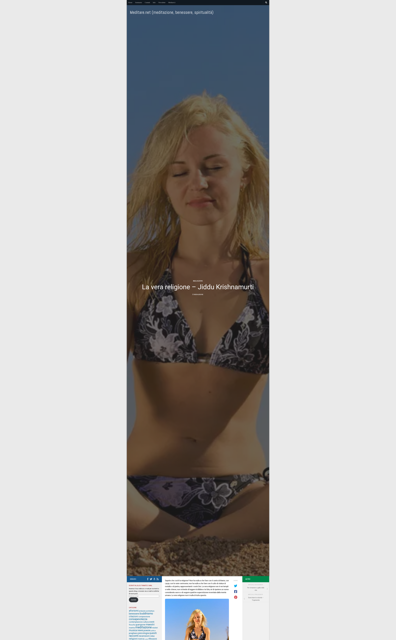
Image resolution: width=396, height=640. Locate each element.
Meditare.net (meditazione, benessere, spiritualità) (171, 12)
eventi (151, 622)
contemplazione (136, 622)
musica (133, 630)
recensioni (144, 636)
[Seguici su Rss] (157, 579)
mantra (132, 628)
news (140, 630)
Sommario (138, 2)
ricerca (141, 639)
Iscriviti (133, 600)
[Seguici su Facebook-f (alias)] (147, 579)
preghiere (133, 633)
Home (130, 2)
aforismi (133, 610)
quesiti (153, 633)
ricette (146, 639)
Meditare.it (171, 2)
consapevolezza (138, 619)
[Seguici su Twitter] (151, 579)
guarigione (140, 624)
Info (154, 2)
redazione (198, 294)
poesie (147, 630)
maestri (150, 624)
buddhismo (146, 613)
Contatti (147, 2)
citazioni (133, 616)
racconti (133, 635)
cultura (146, 622)
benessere (134, 613)
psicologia (143, 633)
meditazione (143, 627)
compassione (144, 616)
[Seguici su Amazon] (154, 579)
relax (152, 636)
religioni (198, 281)
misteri (155, 628)
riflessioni (152, 639)
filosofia (132, 625)
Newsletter (161, 2)
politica (153, 631)
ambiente (142, 611)
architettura (150, 611)
